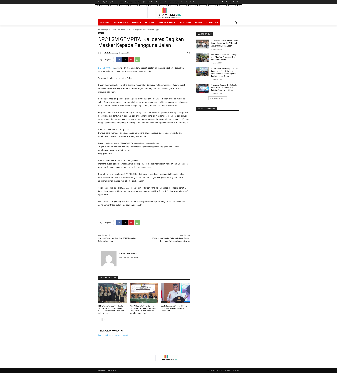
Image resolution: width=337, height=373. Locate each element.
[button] (235, 22)
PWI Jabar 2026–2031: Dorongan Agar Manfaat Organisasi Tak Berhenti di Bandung (224, 57)
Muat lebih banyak (216, 98)
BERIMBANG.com (106, 68)
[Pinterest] (131, 59)
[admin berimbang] (100, 53)
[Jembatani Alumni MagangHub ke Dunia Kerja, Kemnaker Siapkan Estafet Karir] (175, 293)
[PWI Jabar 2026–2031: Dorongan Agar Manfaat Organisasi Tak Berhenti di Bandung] (202, 57)
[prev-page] (99, 319)
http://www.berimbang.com (128, 257)
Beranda (101, 29)
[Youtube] (237, 1)
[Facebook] (222, 1)
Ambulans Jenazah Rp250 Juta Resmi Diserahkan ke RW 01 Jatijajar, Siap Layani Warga (224, 87)
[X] (230, 1)
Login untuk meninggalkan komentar (114, 335)
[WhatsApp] (137, 59)
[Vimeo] (233, 1)
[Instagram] (226, 1)
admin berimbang (111, 53)
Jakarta (108, 29)
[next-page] (104, 319)
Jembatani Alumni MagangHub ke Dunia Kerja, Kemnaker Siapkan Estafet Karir (174, 308)
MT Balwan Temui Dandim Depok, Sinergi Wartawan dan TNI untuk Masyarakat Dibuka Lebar (225, 43)
